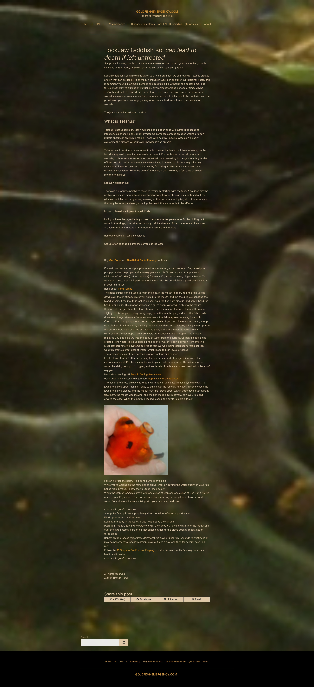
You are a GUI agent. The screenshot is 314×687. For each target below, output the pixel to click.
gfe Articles (191, 24)
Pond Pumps (125, 288)
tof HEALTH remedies (169, 24)
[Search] (123, 642)
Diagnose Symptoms (143, 24)
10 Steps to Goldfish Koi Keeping (135, 550)
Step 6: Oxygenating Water (162, 378)
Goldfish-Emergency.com (157, 11)
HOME (84, 24)
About (207, 24)
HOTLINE (96, 24)
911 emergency (116, 24)
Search (84, 637)
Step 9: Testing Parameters (146, 374)
